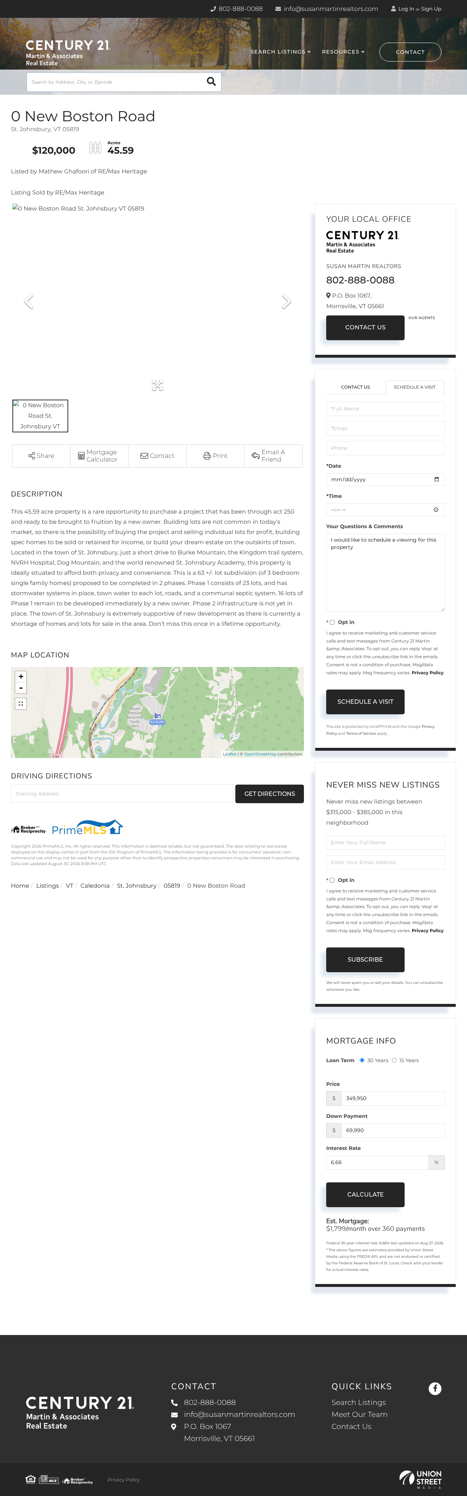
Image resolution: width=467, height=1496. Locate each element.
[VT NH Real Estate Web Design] (420, 1480)
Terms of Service (361, 733)
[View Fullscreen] (20, 703)
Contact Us (365, 327)
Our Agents (421, 317)
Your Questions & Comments (364, 526)
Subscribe (365, 959)
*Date (333, 466)
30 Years (377, 1060)
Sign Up (431, 8)
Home (20, 886)
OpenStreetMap (260, 754)
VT (69, 886)
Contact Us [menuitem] (351, 1426)
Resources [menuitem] (340, 51)
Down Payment (347, 1116)
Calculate (365, 1194)
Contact (410, 52)
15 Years (409, 1060)
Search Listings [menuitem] (278, 51)
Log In (405, 8)
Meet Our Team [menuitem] (360, 1414)
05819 (172, 886)
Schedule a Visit (415, 387)
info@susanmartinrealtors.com (330, 9)
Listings (47, 886)
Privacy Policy (427, 673)
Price (333, 1084)
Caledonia (95, 886)
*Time (334, 496)
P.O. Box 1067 (219, 1432)
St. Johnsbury (137, 886)
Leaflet (229, 754)
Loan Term (340, 1060)
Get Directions (269, 793)
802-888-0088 (240, 9)
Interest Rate (343, 1148)
